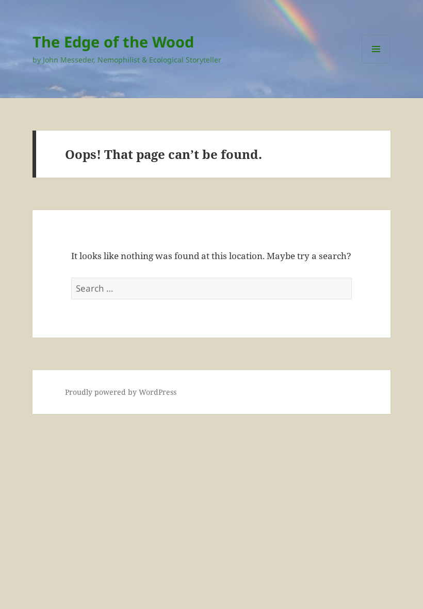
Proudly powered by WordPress (120, 392)
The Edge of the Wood (113, 41)
